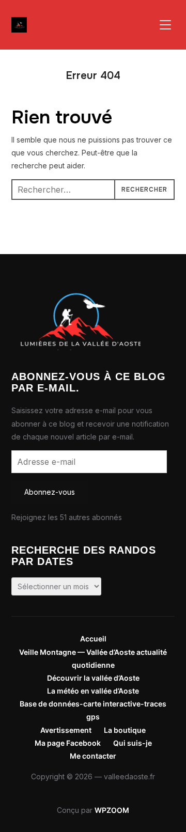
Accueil (93, 638)
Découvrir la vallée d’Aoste (93, 677)
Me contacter (93, 755)
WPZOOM (112, 810)
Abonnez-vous (49, 492)
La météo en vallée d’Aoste (93, 690)
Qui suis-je (132, 743)
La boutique (125, 730)
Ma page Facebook (68, 743)
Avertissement (65, 730)
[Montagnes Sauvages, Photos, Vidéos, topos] (76, 285)
